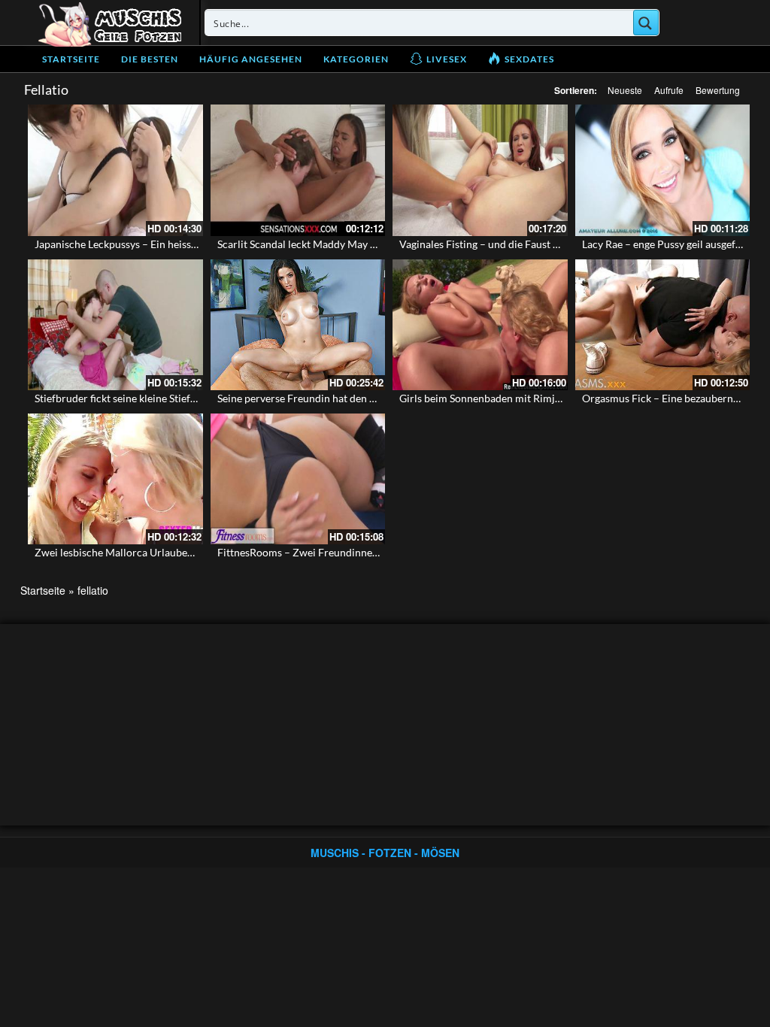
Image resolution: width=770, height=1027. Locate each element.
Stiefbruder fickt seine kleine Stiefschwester (136, 398)
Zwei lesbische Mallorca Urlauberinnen (126, 552)
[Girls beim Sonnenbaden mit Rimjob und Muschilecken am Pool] (480, 324)
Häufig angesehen (250, 59)
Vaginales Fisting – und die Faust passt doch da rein (518, 244)
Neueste (625, 89)
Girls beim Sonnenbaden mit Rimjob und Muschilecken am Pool (547, 398)
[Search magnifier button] (646, 22)
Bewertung (718, 89)
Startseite (71, 59)
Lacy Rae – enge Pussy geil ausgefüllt (666, 244)
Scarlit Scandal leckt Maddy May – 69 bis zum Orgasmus (347, 244)
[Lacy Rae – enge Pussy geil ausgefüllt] (662, 170)
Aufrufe (669, 89)
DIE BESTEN (149, 59)
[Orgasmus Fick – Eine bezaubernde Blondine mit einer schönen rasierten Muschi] (662, 324)
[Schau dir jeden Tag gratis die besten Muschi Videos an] (110, 22)
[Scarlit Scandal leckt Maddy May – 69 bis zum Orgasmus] (298, 170)
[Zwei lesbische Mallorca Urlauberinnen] (115, 479)
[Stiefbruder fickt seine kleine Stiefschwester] (115, 324)
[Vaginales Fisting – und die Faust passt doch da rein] (480, 170)
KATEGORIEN (356, 59)
